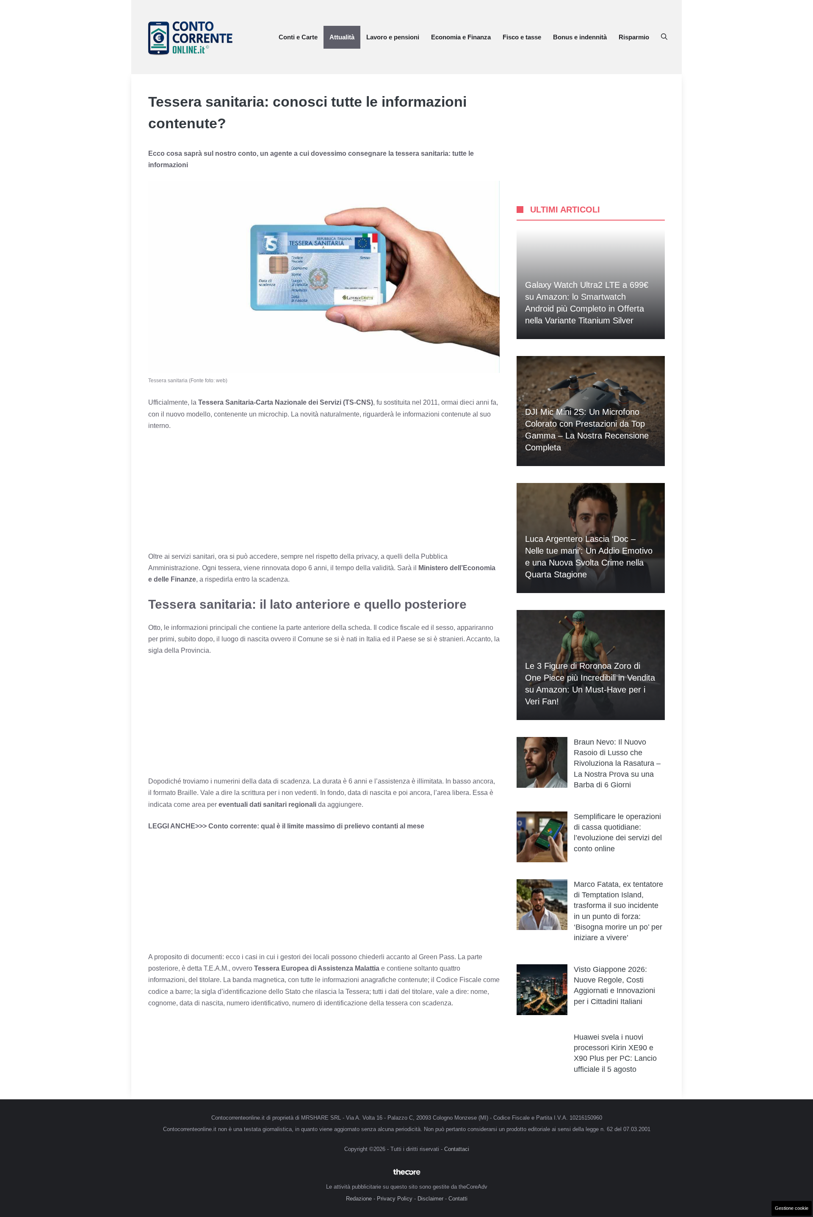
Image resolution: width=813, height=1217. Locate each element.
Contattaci (456, 1149)
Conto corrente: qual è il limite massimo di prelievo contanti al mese (316, 826)
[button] (664, 37)
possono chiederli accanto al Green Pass (391, 956)
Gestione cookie (791, 1208)
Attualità (341, 37)
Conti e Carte (298, 37)
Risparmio (634, 37)
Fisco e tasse (522, 37)
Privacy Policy (394, 1198)
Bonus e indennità (580, 37)
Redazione (359, 1198)
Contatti (457, 1198)
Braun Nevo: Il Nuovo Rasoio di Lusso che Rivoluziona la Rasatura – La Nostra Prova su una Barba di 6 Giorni (617, 763)
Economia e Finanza (461, 37)
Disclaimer (430, 1198)
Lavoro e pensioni (392, 37)
